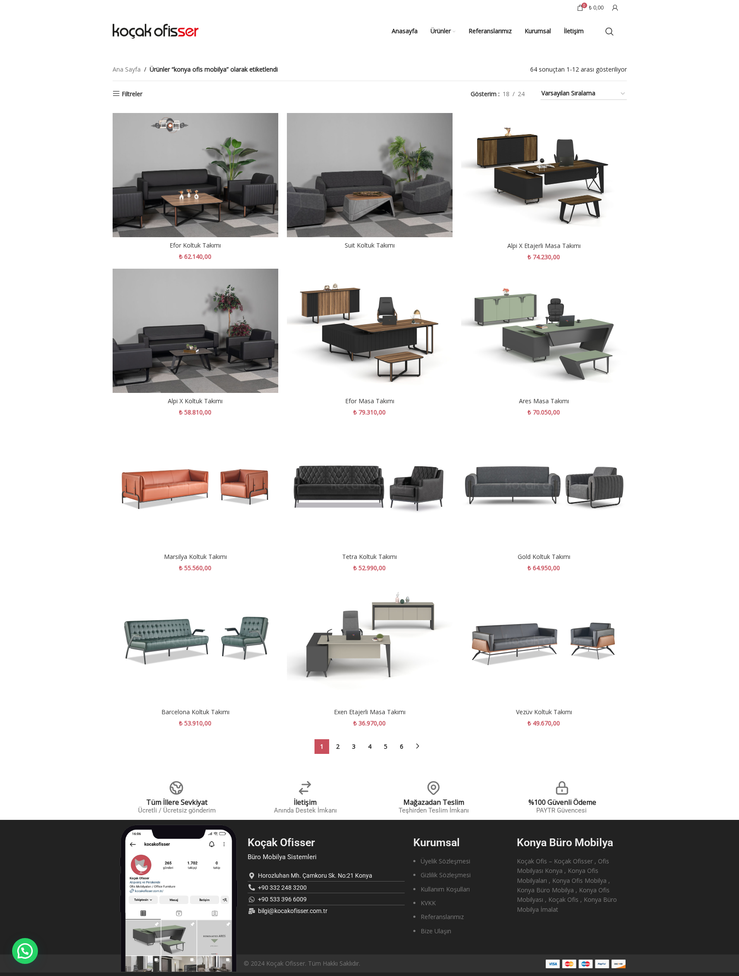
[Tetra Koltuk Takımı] (370, 486)
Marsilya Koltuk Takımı (195, 556)
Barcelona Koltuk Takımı (195, 712)
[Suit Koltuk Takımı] (370, 175)
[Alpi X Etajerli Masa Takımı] (544, 175)
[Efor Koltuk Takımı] (195, 175)
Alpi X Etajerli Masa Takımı (544, 246)
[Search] (609, 31)
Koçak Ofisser (281, 842)
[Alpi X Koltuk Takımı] (195, 331)
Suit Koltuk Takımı (370, 245)
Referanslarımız (442, 917)
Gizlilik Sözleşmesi (446, 875)
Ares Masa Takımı (544, 401)
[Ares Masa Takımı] (544, 331)
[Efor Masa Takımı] (370, 331)
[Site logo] (156, 30)
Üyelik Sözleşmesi (445, 861)
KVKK (428, 903)
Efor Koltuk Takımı (195, 245)
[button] (25, 951)
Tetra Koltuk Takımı (369, 556)
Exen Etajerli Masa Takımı (370, 712)
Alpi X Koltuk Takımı (195, 401)
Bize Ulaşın (436, 931)
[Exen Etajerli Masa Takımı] (370, 642)
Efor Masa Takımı (369, 401)
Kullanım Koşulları (445, 889)
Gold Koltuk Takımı (544, 556)
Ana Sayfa (127, 69)
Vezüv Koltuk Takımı (544, 712)
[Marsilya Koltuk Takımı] (195, 486)
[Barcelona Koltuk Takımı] (195, 642)
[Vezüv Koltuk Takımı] (544, 642)
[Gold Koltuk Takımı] (544, 486)
